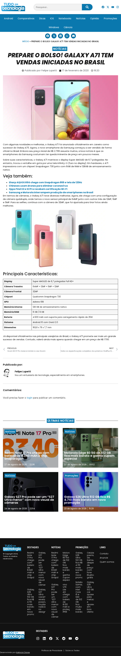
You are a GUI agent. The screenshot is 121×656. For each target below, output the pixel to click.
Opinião (94, 18)
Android (8, 18)
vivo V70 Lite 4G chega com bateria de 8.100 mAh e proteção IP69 (68, 598)
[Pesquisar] (87, 7)
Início (25, 41)
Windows (54, 27)
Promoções (110, 18)
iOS (52, 18)
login (29, 397)
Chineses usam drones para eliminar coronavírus (38, 185)
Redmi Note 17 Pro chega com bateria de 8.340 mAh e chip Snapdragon (34, 565)
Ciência (68, 27)
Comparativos (26, 18)
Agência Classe (23, 652)
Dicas (42, 18)
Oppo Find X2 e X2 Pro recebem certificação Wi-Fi (38, 189)
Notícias (80, 18)
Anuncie (104, 557)
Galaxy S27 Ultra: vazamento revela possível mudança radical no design (45, 600)
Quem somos (107, 561)
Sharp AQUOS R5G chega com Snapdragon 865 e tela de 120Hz (45, 182)
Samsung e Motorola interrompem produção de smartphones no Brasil (51, 192)
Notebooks (65, 18)
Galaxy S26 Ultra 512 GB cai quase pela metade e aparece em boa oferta (91, 597)
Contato (104, 553)
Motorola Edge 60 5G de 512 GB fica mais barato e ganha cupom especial (67, 566)
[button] (47, 35)
